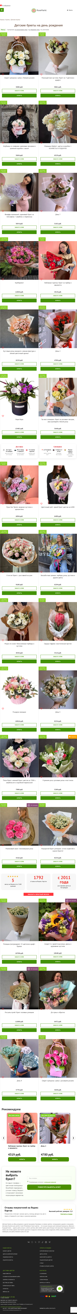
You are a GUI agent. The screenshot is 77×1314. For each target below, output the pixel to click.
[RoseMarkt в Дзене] (46, 1242)
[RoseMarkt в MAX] (32, 1242)
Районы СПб (6, 1291)
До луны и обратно (58, 1012)
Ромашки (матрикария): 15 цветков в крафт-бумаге (19, 945)
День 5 (57, 712)
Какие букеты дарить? (46, 1257)
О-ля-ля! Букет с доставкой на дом (19, 575)
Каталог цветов (7, 1251)
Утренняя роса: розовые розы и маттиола (58, 780)
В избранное (6, 6)
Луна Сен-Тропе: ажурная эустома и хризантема (19, 508)
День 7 (57, 214)
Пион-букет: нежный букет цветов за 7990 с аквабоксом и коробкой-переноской (19, 781)
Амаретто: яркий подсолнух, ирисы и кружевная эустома (57, 945)
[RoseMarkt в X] (35, 1242)
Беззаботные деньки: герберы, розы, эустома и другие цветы (58, 576)
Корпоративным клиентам (47, 1251)
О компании (43, 1273)
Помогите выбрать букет (49, 1187)
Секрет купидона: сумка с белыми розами (19, 78)
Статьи (41, 1263)
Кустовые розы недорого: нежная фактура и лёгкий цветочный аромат (19, 352)
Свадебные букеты (8, 1257)
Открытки (5, 1288)
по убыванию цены (34, 30)
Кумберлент (19, 283)
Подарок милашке (19, 712)
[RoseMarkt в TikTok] (42, 1242)
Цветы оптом (43, 1254)
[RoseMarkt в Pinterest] (39, 1242)
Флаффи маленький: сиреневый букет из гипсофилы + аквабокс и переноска (19, 215)
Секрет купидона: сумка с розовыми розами (58, 1081)
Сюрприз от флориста (9, 1279)
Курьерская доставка (8, 1285)
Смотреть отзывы (66, 1214)
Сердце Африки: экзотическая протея (58, 644)
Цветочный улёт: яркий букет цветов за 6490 (57, 507)
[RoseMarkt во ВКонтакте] (29, 1242)
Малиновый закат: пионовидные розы (19, 849)
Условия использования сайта (11, 1276)
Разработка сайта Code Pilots (47, 1308)
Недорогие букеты (8, 1260)
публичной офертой (50, 1182)
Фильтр (3, 30)
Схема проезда (44, 1279)
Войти (71, 10)
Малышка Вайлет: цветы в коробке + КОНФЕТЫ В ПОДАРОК (57, 147)
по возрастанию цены (21, 30)
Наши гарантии (7, 1273)
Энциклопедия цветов (46, 1260)
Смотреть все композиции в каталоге (10, 1307)
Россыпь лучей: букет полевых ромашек (19, 1012)
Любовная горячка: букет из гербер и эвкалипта (57, 284)
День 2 (57, 351)
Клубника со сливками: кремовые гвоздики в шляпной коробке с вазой (19, 147)
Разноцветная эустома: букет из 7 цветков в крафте (58, 79)
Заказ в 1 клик (19, 91)
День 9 (19, 1081)
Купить (19, 95)
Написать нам (43, 1276)
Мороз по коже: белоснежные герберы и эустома (19, 645)
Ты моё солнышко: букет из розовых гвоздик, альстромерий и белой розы (57, 420)
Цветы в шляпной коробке (10, 1254)
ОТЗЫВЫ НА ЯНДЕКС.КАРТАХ (47, 1266)
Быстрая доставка (8, 1282)
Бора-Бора (19, 419)
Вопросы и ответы (45, 1282)
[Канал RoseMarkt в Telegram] (49, 1242)
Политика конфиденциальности (12, 1310)
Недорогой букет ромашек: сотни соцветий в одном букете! (57, 850)
